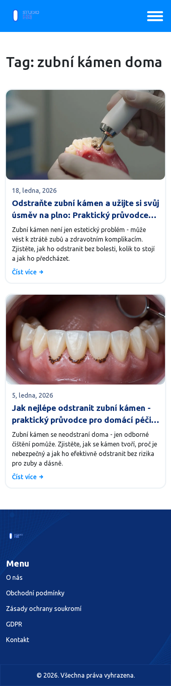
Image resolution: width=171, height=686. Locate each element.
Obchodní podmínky (35, 593)
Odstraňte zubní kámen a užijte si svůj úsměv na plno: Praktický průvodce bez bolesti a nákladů (85, 209)
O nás (14, 577)
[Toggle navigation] (155, 16)
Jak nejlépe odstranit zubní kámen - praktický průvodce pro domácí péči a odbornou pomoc (85, 414)
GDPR (14, 624)
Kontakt (17, 639)
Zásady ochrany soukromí (44, 608)
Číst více (25, 272)
